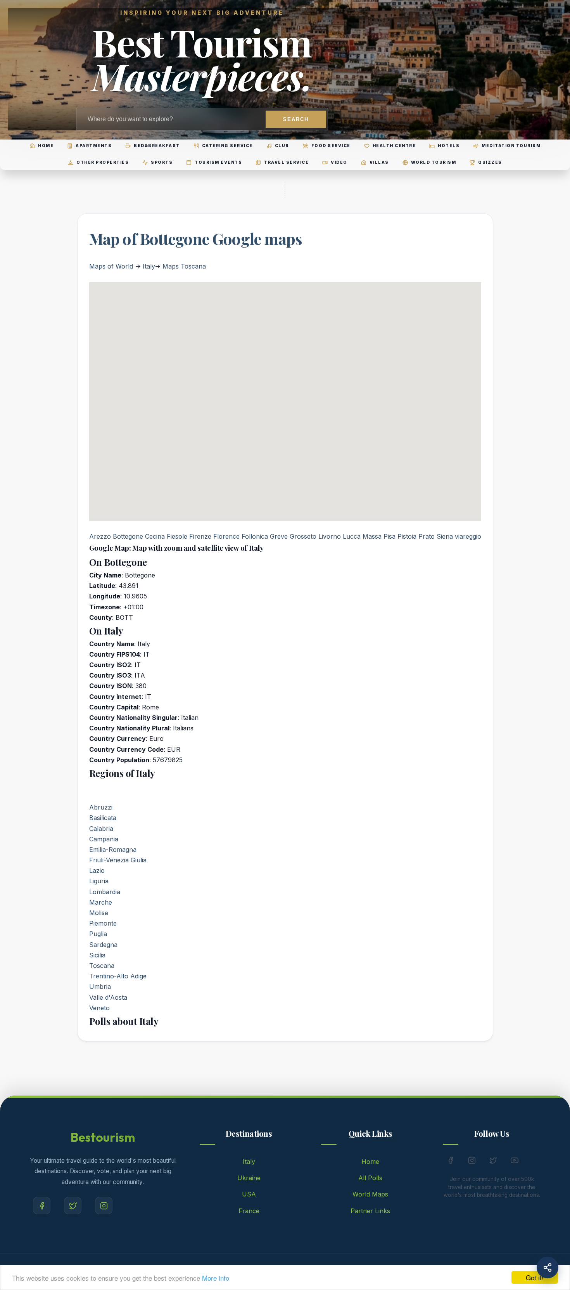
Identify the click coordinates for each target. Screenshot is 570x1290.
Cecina (155, 536)
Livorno (329, 536)
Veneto (99, 1008)
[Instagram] (103, 1205)
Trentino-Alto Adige (118, 976)
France (248, 1211)
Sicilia (97, 955)
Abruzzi (100, 807)
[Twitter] (72, 1205)
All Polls (370, 1178)
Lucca (352, 536)
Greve (279, 536)
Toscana (101, 965)
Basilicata (102, 818)
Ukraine (249, 1178)
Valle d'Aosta (108, 997)
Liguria (99, 881)
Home (370, 1161)
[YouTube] (514, 1161)
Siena (445, 536)
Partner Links (370, 1211)
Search (296, 119)
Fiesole (177, 536)
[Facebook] (41, 1205)
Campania (103, 839)
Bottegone (128, 536)
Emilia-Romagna (112, 849)
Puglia (98, 934)
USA (249, 1194)
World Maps (370, 1194)
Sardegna (103, 944)
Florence (226, 536)
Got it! (535, 1277)
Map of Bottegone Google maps (195, 238)
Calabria (101, 828)
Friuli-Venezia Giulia (118, 860)
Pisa (389, 536)
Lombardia (104, 892)
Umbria (100, 986)
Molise (98, 913)
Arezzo (100, 536)
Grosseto (303, 536)
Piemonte (103, 923)
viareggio (468, 536)
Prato (426, 536)
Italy (149, 266)
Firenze (200, 536)
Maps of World (111, 266)
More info (215, 1278)
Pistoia (406, 536)
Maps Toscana (184, 266)
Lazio (97, 870)
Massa (372, 536)
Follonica (255, 536)
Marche (100, 902)
